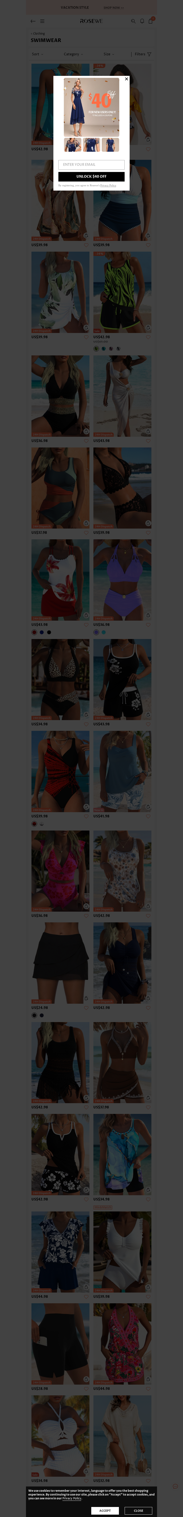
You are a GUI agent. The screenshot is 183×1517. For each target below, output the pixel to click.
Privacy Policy (71, 1498)
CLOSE (138, 1511)
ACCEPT (105, 1511)
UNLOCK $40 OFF (91, 176)
